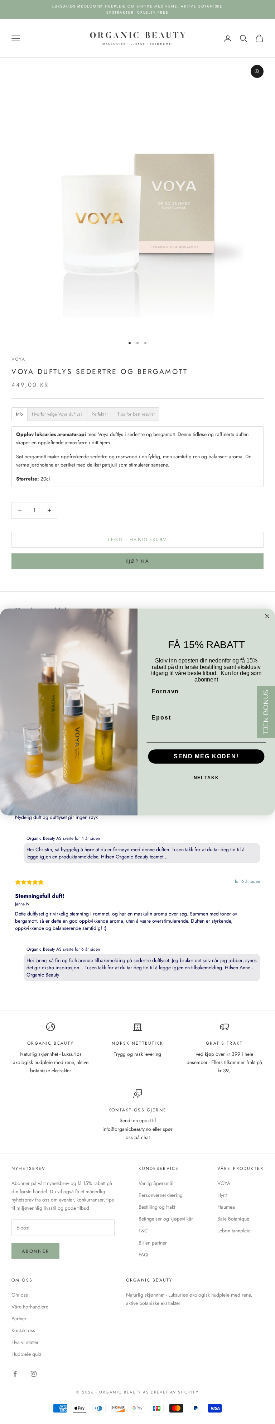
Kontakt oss (23, 1330)
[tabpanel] (137, 872)
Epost (161, 718)
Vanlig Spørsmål (156, 1183)
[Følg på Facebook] (15, 1373)
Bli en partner (153, 1242)
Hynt (222, 1195)
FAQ (143, 1254)
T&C (143, 1230)
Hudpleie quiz (26, 1354)
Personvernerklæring (161, 1195)
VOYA (18, 359)
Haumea (226, 1206)
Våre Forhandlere (29, 1306)
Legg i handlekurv (137, 539)
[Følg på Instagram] (33, 1373)
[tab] (19, 414)
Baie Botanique (233, 1218)
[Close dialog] (267, 616)
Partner (18, 1318)
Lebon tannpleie (234, 1230)
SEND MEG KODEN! (206, 757)
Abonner (35, 1251)
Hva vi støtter (25, 1342)
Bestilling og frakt (157, 1206)
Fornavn (165, 691)
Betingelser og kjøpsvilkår (166, 1218)
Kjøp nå (137, 561)
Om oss (19, 1294)
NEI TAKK (206, 778)
